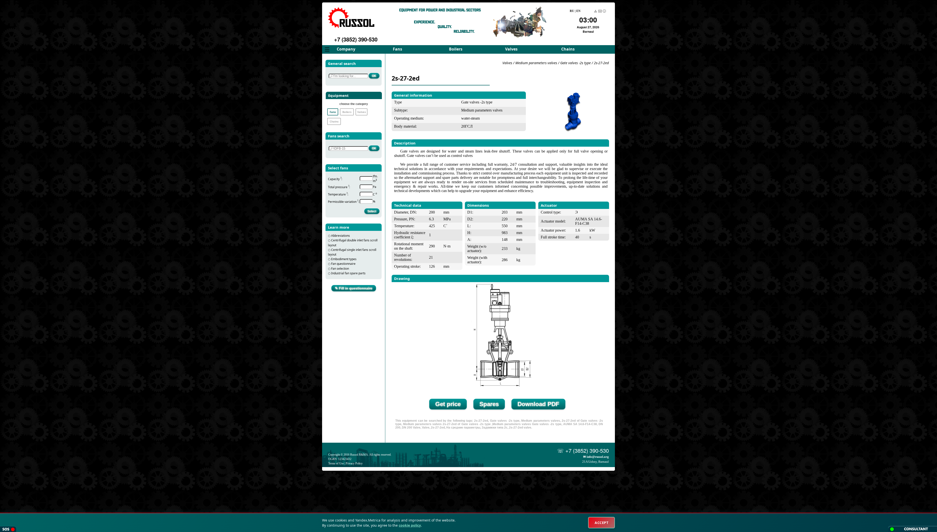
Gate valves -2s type (575, 63)
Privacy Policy (354, 463)
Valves (511, 49)
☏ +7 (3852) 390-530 (583, 450)
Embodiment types (343, 259)
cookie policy (410, 525)
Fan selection (340, 268)
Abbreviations (340, 236)
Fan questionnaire (343, 264)
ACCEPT (601, 522)
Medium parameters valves (536, 63)
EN (578, 11)
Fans (397, 49)
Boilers (455, 49)
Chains (568, 49)
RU (572, 11)
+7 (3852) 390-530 (355, 39)
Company (346, 49)
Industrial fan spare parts (348, 273)
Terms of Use (336, 463)
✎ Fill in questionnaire (353, 288)
